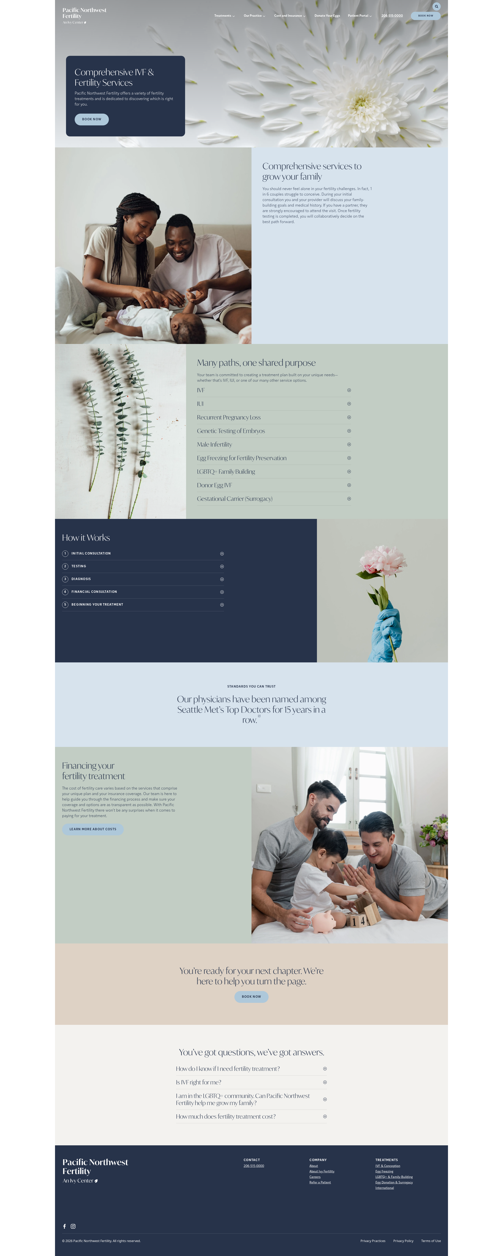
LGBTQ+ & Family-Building (394, 1177)
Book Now (425, 16)
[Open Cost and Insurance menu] (304, 16)
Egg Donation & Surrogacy (394, 1182)
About (313, 1166)
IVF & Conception (387, 1166)
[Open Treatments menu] (233, 16)
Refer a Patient (320, 1182)
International (384, 1188)
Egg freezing (384, 1171)
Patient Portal (358, 15)
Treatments (222, 15)
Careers (314, 1177)
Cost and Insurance (288, 15)
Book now (91, 119)
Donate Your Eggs (327, 15)
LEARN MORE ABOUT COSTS (93, 829)
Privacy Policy (403, 1241)
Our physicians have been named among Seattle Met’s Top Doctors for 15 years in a (251, 709)
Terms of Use (431, 1241)
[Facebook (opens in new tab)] (64, 1226)
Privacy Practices (373, 1241)
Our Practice (253, 15)
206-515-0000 (392, 15)
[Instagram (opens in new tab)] (73, 1226)
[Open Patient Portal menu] (370, 16)
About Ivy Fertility (321, 1171)
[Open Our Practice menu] (264, 16)
